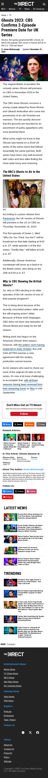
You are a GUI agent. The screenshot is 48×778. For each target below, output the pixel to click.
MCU (3, 9)
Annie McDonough (12, 49)
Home (3, 15)
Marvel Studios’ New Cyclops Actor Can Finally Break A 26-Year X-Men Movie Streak (30, 538)
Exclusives (9, 716)
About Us (8, 745)
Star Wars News (11, 682)
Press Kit (8, 753)
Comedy (34, 459)
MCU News (9, 678)
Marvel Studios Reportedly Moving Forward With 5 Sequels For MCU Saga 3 (30, 593)
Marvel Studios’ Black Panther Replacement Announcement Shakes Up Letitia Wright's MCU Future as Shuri (29, 561)
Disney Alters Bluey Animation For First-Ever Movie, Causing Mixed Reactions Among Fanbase (30, 516)
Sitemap (7, 761)
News (27, 9)
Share (8, 424)
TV (20, 9)
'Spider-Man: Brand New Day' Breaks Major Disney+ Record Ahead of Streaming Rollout (31, 618)
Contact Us (9, 749)
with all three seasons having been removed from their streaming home (22, 384)
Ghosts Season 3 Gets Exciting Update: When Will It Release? (9, 446)
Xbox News (9, 697)
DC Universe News (12, 686)
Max (32, 388)
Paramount (9, 218)
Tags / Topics (10, 720)
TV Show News (11, 673)
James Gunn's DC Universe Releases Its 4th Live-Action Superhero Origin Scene (28, 549)
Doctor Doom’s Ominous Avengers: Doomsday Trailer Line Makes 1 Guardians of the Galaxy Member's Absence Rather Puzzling (30, 528)
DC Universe (38, 9)
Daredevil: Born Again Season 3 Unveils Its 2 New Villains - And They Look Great (29, 581)
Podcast (7, 711)
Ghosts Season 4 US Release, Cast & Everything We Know (24, 446)
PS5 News (9, 701)
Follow (9, 491)
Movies (12, 9)
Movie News (9, 669)
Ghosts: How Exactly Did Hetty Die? (38, 445)
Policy (6, 757)
